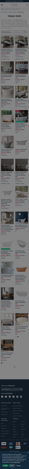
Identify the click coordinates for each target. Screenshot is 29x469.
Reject (12, 465)
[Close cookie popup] (27, 452)
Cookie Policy (16, 462)
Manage (19, 465)
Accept (5, 465)
